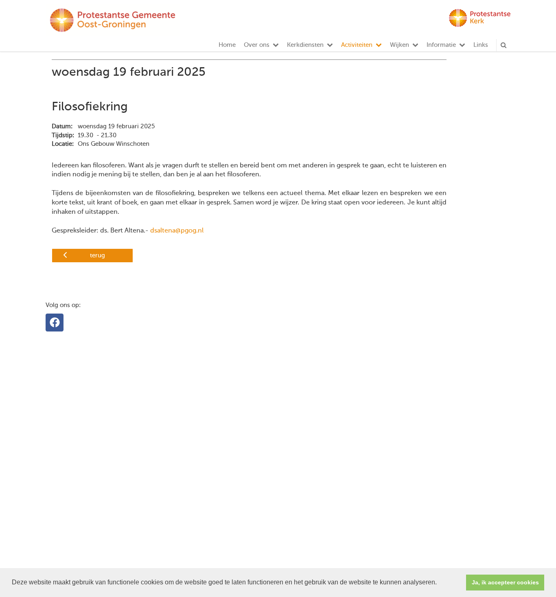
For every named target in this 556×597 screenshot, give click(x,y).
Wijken (399, 45)
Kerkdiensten (305, 45)
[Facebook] (54, 322)
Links (480, 45)
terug (97, 255)
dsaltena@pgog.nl (177, 231)
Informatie (441, 45)
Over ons (256, 45)
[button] (439, 583)
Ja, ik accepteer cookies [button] (505, 582)
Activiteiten (356, 45)
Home (227, 45)
